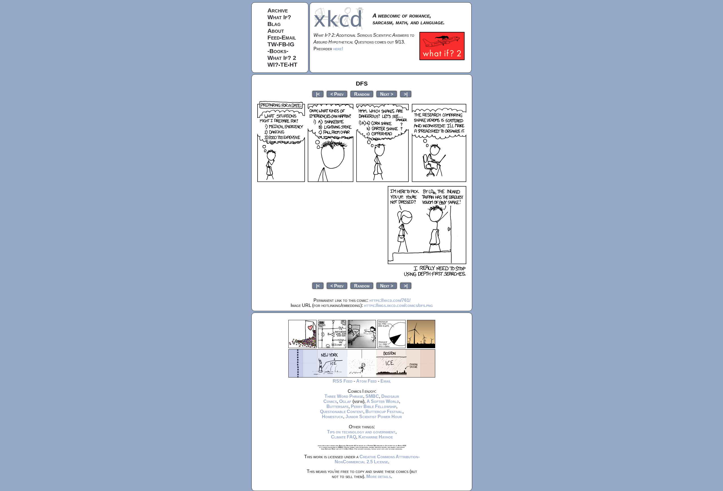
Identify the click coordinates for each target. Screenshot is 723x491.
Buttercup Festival (383, 411)
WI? (272, 64)
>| (406, 93)
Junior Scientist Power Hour (373, 416)
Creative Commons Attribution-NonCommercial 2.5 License (377, 459)
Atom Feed (366, 381)
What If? (279, 17)
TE (284, 64)
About (275, 30)
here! (338, 48)
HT (293, 64)
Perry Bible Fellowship (373, 406)
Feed (273, 37)
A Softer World (383, 401)
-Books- (277, 51)
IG (291, 44)
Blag (274, 24)
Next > (386, 93)
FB (282, 44)
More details (378, 476)
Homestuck (332, 416)
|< (318, 93)
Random (361, 93)
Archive (277, 10)
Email (289, 37)
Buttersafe (337, 406)
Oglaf (345, 401)
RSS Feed (342, 381)
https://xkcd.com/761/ (389, 300)
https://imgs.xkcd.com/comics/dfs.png (398, 305)
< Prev (336, 93)
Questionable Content (341, 411)
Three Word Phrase (344, 396)
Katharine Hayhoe (375, 437)
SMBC (372, 396)
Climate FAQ (343, 437)
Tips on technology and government (361, 431)
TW (272, 44)
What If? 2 (281, 57)
